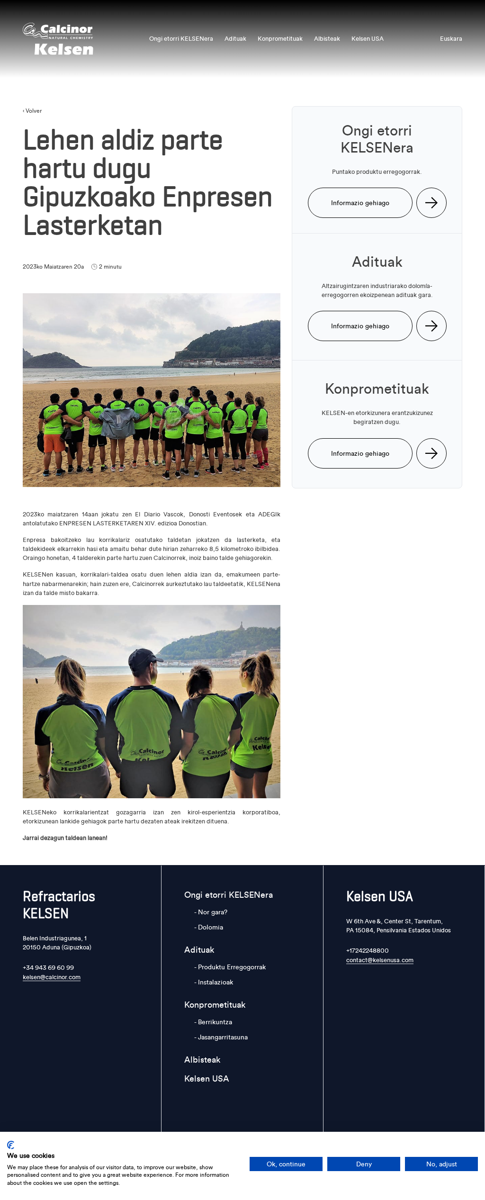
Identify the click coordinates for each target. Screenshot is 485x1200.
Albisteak (327, 38)
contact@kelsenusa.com (379, 960)
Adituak (235, 38)
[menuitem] (451, 38)
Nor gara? (212, 912)
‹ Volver (32, 110)
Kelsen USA (367, 38)
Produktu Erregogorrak (232, 967)
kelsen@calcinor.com (52, 977)
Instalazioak (215, 982)
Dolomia (210, 927)
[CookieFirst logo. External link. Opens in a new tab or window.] (10, 1145)
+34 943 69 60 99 (48, 967)
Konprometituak (280, 38)
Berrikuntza (215, 1022)
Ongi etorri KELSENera (181, 38)
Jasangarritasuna (223, 1037)
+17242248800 (367, 950)
